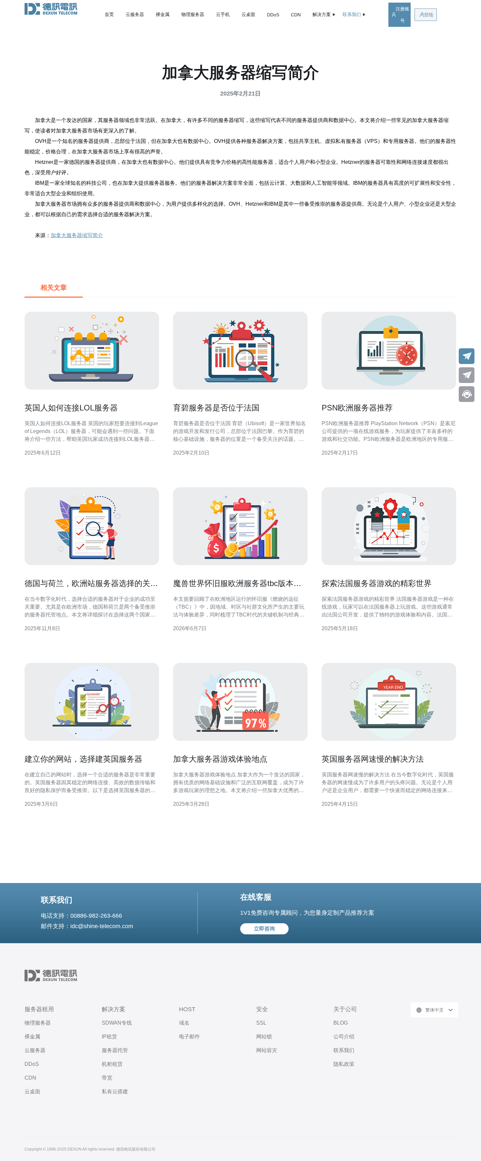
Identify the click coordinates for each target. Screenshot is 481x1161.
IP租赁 (109, 1036)
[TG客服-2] (466, 375)
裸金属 (162, 14)
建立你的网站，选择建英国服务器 (83, 758)
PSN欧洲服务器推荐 (357, 407)
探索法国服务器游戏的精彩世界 (377, 583)
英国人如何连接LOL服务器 (71, 407)
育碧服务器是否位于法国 (216, 407)
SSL (261, 1023)
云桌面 (248, 14)
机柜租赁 (112, 1064)
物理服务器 (192, 14)
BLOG (340, 1023)
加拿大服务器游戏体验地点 (220, 758)
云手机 (223, 14)
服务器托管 (115, 1050)
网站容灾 (266, 1050)
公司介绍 (343, 1036)
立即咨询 (264, 928)
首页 (109, 14)
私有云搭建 (115, 1091)
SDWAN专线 (117, 1023)
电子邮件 (189, 1036)
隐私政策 (343, 1064)
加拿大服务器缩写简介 (77, 235)
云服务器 (135, 14)
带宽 (107, 1078)
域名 (184, 1023)
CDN (296, 14)
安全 (262, 1009)
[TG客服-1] (466, 356)
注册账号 (402, 14)
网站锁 (264, 1036)
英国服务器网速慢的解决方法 (373, 758)
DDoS (273, 14)
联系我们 (343, 1050)
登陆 (428, 14)
